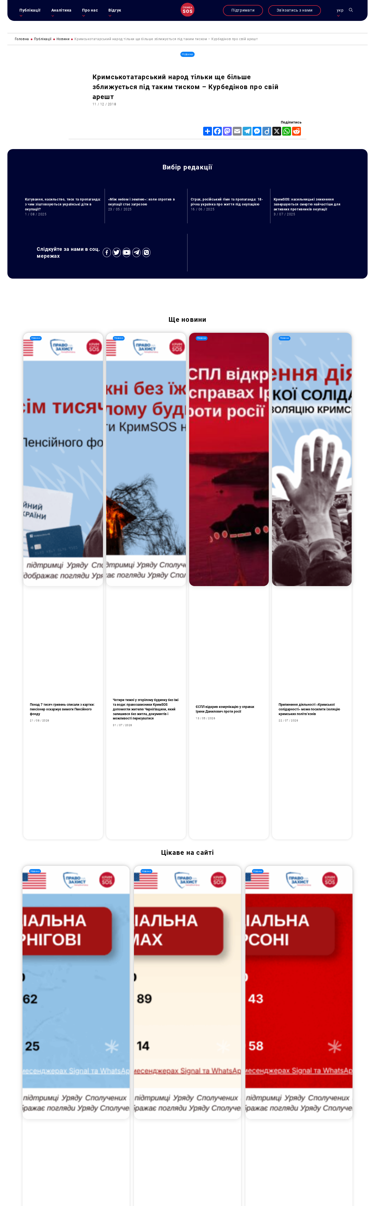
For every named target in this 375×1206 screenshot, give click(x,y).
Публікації (30, 10)
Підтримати (242, 10)
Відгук (114, 10)
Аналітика (61, 10)
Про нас (90, 10)
